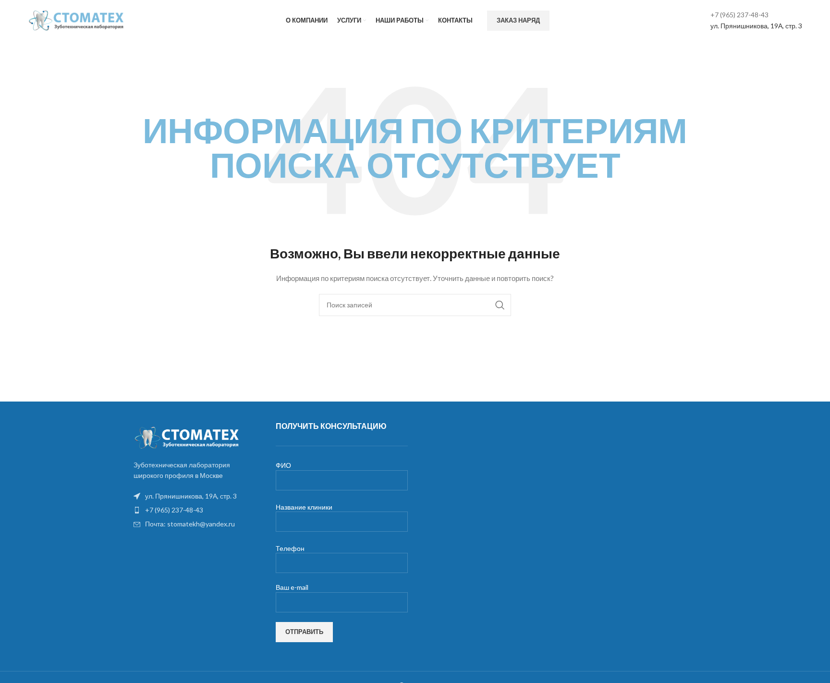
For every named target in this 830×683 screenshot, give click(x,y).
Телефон (290, 548)
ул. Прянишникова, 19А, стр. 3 (756, 26)
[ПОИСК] (500, 305)
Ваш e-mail (292, 587)
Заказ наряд (518, 20)
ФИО (283, 465)
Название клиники (304, 507)
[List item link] (195, 510)
